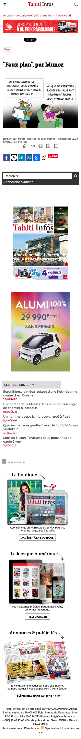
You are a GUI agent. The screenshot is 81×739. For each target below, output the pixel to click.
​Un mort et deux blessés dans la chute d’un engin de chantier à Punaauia (40, 406)
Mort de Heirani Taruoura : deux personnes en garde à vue (37, 439)
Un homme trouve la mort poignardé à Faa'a (36, 416)
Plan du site (31, 728)
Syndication (52, 728)
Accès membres (12, 728)
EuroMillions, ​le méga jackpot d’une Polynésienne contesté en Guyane (40, 393)
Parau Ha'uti (63, 15)
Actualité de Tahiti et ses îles (34, 15)
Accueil (8, 15)
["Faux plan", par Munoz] (40, 75)
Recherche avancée (18, 182)
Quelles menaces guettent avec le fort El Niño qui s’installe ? (40, 427)
